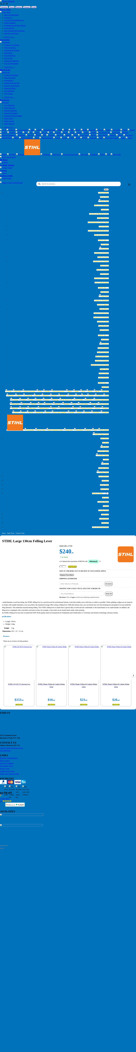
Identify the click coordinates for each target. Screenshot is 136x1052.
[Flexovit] (43, 133)
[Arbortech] (11, 130)
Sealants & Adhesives (11, 61)
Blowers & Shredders (11, 15)
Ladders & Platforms (11, 75)
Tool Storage (8, 94)
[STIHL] (32, 155)
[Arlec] (32, 130)
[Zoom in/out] (1, 845)
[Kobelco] (68, 135)
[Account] (4, 4)
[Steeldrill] (20, 155)
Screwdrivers (8, 80)
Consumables (104, 519)
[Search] (1, 4)
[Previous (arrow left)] (1, 848)
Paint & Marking (10, 56)
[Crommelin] (115, 130)
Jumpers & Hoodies (11, 113)
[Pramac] (63, 138)
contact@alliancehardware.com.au (11, 748)
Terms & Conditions (7, 763)
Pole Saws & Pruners (11, 33)
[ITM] (43, 135)
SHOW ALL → (9, 37)
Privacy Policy (5, 761)
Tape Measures (9, 91)
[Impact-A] (30, 135)
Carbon (3, 170)
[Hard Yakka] (115, 133)
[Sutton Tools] (55, 155)
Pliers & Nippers (9, 78)
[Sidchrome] (92, 138)
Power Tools (5, 10)
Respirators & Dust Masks (13, 116)
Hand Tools (5, 70)
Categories (4, 7)
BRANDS (105, 387)
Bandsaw (19, 7)
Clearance (27, 7)
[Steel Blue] (11, 155)
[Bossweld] (91, 130)
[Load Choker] (83, 135)
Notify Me (109, 594)
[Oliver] (36, 138)
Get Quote (108, 584)
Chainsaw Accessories (11, 45)
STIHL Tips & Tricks (7, 771)
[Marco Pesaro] (102, 135)
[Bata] (71, 130)
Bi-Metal (4, 160)
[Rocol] (77, 138)
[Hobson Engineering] (8, 135)
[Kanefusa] (50, 135)
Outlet (34, 7)
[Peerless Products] (46, 138)
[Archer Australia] (22, 130)
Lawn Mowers (9, 28)
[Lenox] (75, 135)
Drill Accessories (10, 48)
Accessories (5, 40)
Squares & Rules (10, 88)
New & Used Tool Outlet (100, 527)
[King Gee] (59, 135)
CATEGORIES (103, 193)
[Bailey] (65, 130)
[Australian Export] (49, 130)
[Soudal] (122, 138)
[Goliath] (78, 133)
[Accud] (3, 130)
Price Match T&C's (6, 766)
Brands (12, 7)
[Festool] (36, 133)
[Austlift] (38, 130)
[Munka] (15, 138)
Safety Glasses (9, 121)
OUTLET (105, 481)
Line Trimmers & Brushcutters (14, 31)
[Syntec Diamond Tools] (70, 155)
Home (4, 533)
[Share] (5, 845)
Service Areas (4, 769)
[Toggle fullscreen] (3, 845)
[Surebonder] (45, 155)
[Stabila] (129, 138)
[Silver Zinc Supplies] (111, 138)
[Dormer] (3, 133)
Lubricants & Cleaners (11, 50)
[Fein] (25, 133)
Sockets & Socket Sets (11, 83)
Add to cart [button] (19, 704)
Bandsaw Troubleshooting (9, 758)
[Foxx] (50, 133)
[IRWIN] (37, 135)
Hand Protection (9, 108)
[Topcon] (101, 155)
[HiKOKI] (124, 133)
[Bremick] (100, 130)
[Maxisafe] (112, 135)
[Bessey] (77, 130)
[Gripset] (85, 133)
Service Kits (8, 58)
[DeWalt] (124, 130)
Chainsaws (8, 17)
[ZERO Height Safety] (8, 157)
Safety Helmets (9, 124)
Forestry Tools (20, 533)
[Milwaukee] (128, 135)
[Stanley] (3, 155)
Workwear (4, 100)
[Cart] (7, 4)
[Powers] (56, 138)
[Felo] (30, 133)
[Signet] (100, 138)
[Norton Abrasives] (26, 138)
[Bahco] (59, 130)
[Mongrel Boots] (6, 138)
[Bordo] (84, 130)
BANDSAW (104, 438)
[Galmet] (64, 133)
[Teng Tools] (83, 155)
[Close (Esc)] (7, 845)
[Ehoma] (19, 133)
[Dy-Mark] (11, 133)
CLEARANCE (103, 476)
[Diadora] (131, 130)
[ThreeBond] (93, 155)
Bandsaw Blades (98, 493)
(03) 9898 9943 (5, 751)
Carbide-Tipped (7, 165)
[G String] (57, 133)
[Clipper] (107, 130)
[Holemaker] (21, 135)
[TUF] (108, 155)
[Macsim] (92, 135)
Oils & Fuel (8, 53)
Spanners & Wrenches (11, 86)
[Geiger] (71, 133)
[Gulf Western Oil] (103, 133)
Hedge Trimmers (10, 23)
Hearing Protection (10, 110)
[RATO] (70, 138)
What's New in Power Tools (9, 774)
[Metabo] (119, 135)
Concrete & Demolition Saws (14, 20)
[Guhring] (93, 133)
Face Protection (9, 105)
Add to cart (72, 566)
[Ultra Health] (116, 155)
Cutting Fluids (6, 176)
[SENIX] (84, 138)
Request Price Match (66, 575)
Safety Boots (8, 118)
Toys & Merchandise (11, 63)
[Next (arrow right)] (3, 848)
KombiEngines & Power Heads (15, 25)
